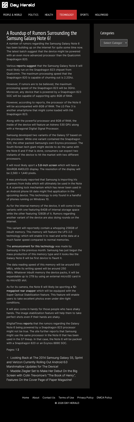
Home (25, 397)
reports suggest (26, 65)
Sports (84, 15)
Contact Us (48, 397)
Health (49, 15)
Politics (33, 15)
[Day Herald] (6, 5)
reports (28, 323)
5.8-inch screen (47, 165)
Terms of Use (66, 397)
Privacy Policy (85, 397)
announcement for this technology (33, 246)
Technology (66, 15)
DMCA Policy (104, 397)
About (35, 397)
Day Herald (22, 5)
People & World (12, 15)
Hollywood (101, 15)
